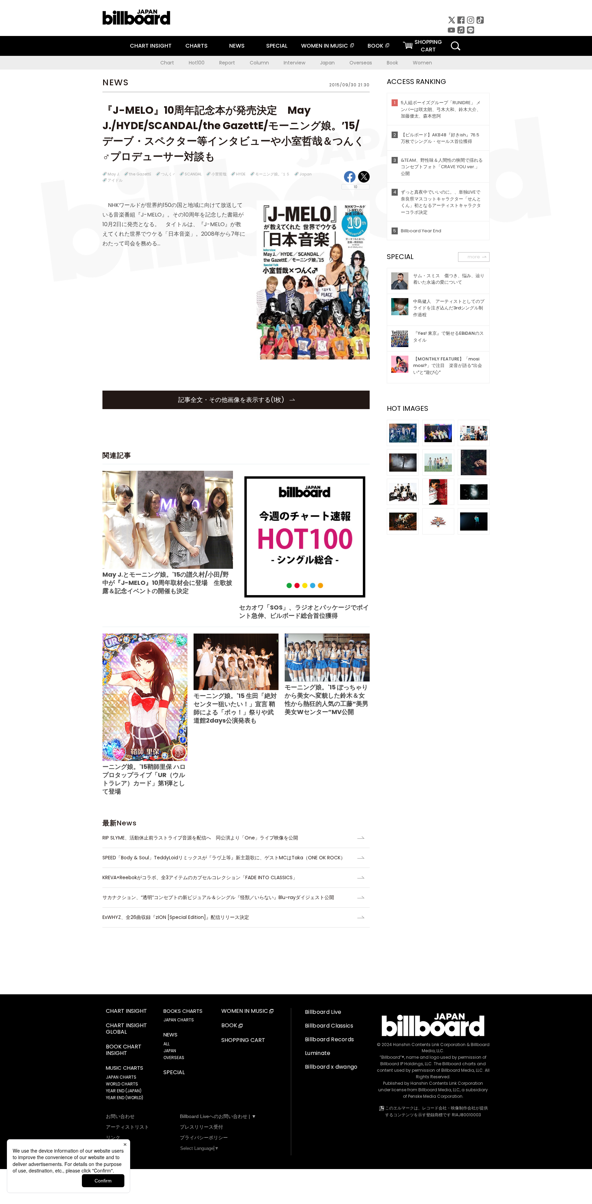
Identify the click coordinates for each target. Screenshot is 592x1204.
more (474, 257)
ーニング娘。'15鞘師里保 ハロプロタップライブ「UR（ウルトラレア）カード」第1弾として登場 (144, 779)
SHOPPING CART (243, 1040)
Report (227, 62)
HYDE (241, 174)
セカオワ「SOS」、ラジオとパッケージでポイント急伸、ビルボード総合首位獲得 (304, 611)
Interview (294, 62)
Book (392, 62)
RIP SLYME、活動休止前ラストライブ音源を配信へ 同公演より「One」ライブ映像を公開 (200, 837)
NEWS (237, 46)
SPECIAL (276, 46)
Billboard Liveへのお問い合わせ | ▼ (218, 1116)
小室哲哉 (218, 174)
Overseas (360, 62)
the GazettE (140, 174)
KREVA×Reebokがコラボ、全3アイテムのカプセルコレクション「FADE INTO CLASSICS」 (199, 877)
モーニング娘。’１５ (272, 174)
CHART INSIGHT (151, 46)
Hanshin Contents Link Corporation (429, 1044)
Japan (327, 62)
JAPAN (169, 1051)
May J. (114, 174)
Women (422, 62)
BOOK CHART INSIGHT (123, 1050)
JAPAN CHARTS (121, 1077)
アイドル (115, 180)
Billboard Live (323, 1012)
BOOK (375, 46)
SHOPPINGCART (428, 45)
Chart (167, 62)
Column (259, 62)
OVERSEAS (173, 1057)
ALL (166, 1044)
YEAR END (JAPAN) (123, 1091)
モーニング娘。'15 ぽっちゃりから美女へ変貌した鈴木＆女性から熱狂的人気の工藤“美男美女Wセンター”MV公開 (326, 699)
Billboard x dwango (331, 1067)
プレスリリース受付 (201, 1127)
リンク (113, 1137)
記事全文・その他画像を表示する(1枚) (232, 399)
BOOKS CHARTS (182, 1011)
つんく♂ (168, 174)
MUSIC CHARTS (124, 1068)
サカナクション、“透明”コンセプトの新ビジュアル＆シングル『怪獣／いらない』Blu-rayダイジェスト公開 (218, 897)
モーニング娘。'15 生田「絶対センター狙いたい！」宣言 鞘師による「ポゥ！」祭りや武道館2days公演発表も (235, 708)
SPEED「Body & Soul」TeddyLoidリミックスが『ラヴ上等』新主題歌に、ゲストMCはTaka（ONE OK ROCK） (223, 857)
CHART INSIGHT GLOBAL (126, 1028)
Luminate (318, 1053)
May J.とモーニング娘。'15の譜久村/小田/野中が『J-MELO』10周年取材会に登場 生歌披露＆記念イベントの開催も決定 (167, 582)
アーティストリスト (127, 1127)
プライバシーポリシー (204, 1137)
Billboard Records (329, 1039)
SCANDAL (193, 174)
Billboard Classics (329, 1026)
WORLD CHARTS (122, 1084)
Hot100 (197, 62)
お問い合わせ (120, 1116)
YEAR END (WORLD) (124, 1098)
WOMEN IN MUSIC (324, 46)
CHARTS (196, 46)
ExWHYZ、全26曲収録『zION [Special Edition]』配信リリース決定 (175, 917)
